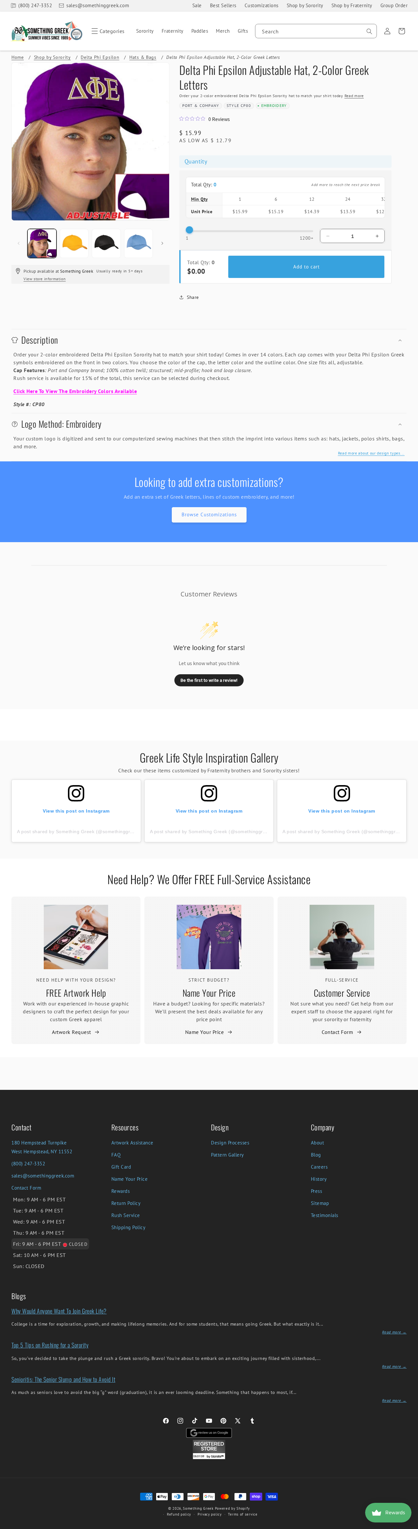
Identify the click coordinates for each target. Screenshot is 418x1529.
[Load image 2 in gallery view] (74, 243)
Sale (197, 5)
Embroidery (274, 105)
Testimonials (324, 1215)
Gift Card (121, 1167)
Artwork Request (71, 1032)
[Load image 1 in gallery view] (41, 243)
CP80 (246, 105)
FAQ (116, 1155)
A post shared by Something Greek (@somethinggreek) (78, 831)
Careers (319, 1167)
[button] (107, 31)
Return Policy (126, 1203)
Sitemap (320, 1203)
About (317, 1143)
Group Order (394, 5)
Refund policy (179, 1514)
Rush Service (125, 1215)
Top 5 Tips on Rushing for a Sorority (49, 1345)
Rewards (120, 1191)
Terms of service (242, 1514)
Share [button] (193, 297)
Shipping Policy (128, 1227)
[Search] (369, 31)
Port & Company (200, 105)
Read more (354, 96)
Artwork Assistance (132, 1143)
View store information (45, 278)
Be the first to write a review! (209, 680)
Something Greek (198, 1508)
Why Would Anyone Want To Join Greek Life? (59, 1311)
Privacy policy (210, 1514)
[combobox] (316, 31)
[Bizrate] (409, 1525)
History (319, 1179)
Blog (316, 1155)
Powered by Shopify (232, 1508)
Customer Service (342, 992)
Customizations (262, 5)
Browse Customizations (209, 514)
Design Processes (230, 1143)
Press (316, 1191)
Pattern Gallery (227, 1155)
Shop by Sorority (305, 5)
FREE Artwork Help (76, 992)
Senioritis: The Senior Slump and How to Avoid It (63, 1379)
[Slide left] (18, 243)
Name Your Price (209, 992)
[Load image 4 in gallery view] (138, 243)
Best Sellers (223, 5)
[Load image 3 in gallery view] (106, 243)
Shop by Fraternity (351, 5)
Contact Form (337, 1032)
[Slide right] (162, 243)
